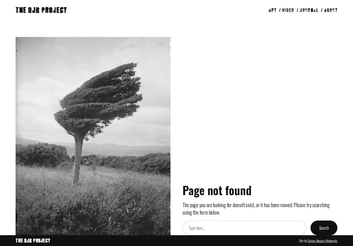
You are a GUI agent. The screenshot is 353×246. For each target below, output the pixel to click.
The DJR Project (41, 10)
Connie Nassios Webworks (322, 240)
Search (324, 228)
